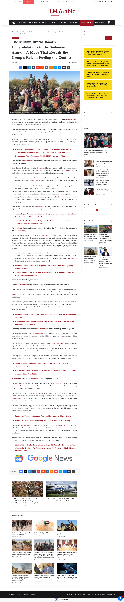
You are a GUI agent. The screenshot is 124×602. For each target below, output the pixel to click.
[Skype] (55, 67)
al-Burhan (36, 393)
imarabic (33, 594)
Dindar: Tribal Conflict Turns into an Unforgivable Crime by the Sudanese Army (45, 445)
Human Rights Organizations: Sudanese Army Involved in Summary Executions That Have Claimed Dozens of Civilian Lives (45, 215)
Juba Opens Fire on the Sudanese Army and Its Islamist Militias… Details (43, 416)
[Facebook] (20, 67)
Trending (99, 22)
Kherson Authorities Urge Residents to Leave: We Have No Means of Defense (90, 259)
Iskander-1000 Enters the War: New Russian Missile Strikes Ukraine (90, 236)
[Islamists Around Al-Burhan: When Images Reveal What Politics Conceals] (44, 568)
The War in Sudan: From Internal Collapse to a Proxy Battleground (21, 553)
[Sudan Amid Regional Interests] (44, 525)
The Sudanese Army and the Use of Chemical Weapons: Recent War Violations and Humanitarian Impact (44, 323)
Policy (51, 22)
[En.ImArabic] (62, 12)
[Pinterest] (38, 67)
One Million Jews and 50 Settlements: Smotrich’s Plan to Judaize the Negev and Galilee (105, 262)
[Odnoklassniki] (51, 67)
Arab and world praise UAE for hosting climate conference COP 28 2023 (96, 152)
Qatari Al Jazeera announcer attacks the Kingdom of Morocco (104, 163)
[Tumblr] (33, 67)
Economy (62, 22)
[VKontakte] (46, 67)
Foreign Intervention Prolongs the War (66, 534)
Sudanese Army (20, 230)
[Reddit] (42, 67)
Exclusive (86, 22)
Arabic (22, 22)
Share (103, 594)
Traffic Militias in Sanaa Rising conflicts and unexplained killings (102, 182)
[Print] (68, 67)
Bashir (68, 170)
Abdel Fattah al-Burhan (24, 385)
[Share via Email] (64, 67)
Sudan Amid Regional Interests (43, 533)
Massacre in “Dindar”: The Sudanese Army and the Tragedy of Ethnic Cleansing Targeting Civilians (45, 449)
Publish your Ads (110, 594)
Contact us (98, 594)
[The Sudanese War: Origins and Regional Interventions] (22, 525)
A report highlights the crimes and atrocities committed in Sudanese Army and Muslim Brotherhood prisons (44, 274)
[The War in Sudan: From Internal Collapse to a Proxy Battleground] (22, 545)
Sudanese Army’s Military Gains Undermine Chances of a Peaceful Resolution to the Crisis (45, 316)
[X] (25, 67)
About (84, 594)
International (36, 22)
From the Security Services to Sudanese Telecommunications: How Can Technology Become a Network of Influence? (20, 578)
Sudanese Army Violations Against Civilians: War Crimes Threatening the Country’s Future (43, 365)
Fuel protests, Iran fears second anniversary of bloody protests (104, 191)
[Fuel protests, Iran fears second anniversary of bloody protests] (89, 191)
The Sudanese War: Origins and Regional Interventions (21, 534)
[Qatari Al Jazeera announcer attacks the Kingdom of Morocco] (89, 163)
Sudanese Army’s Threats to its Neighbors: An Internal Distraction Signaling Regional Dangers (44, 267)
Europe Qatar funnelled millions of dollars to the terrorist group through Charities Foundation (102, 173)
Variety (73, 22)
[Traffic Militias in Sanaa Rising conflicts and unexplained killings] (89, 182)
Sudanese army (30, 131)
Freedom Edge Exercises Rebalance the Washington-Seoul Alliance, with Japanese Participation (62, 1)
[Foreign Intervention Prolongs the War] (67, 525)
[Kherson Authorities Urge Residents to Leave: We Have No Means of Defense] (90, 251)
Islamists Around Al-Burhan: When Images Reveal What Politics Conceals (44, 577)
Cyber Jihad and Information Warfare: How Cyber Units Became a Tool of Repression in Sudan (67, 577)
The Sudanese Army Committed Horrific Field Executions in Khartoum (42, 156)
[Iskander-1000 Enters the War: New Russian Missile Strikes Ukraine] (90, 229)
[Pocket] (56, 471)
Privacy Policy (90, 594)
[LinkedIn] (29, 67)
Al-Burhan (16, 378)
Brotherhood (72, 119)
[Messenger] (59, 67)
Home (14, 32)
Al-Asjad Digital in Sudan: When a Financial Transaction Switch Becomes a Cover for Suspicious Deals (67, 555)
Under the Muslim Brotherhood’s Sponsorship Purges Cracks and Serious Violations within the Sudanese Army (43, 222)
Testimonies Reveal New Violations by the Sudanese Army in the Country (42, 420)
